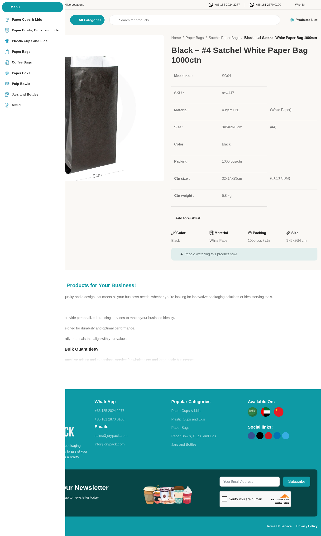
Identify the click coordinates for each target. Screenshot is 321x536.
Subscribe (296, 481)
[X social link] (260, 435)
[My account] (316, 5)
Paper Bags (195, 38)
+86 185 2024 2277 (109, 411)
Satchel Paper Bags (224, 38)
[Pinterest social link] (268, 435)
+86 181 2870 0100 (109, 419)
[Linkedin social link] (277, 435)
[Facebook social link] (251, 435)
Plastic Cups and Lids (188, 419)
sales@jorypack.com (111, 436)
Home (176, 38)
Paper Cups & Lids (186, 411)
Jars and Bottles (183, 444)
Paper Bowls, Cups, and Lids (193, 436)
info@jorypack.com (110, 444)
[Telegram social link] (285, 435)
